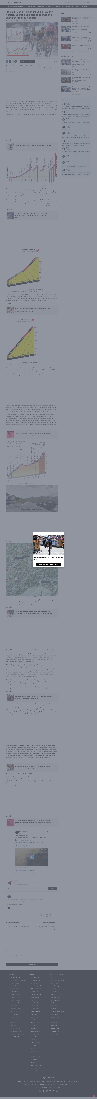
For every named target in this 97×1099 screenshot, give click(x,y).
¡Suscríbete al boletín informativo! (48, 564)
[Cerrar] (62, 533)
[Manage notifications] (94, 1096)
